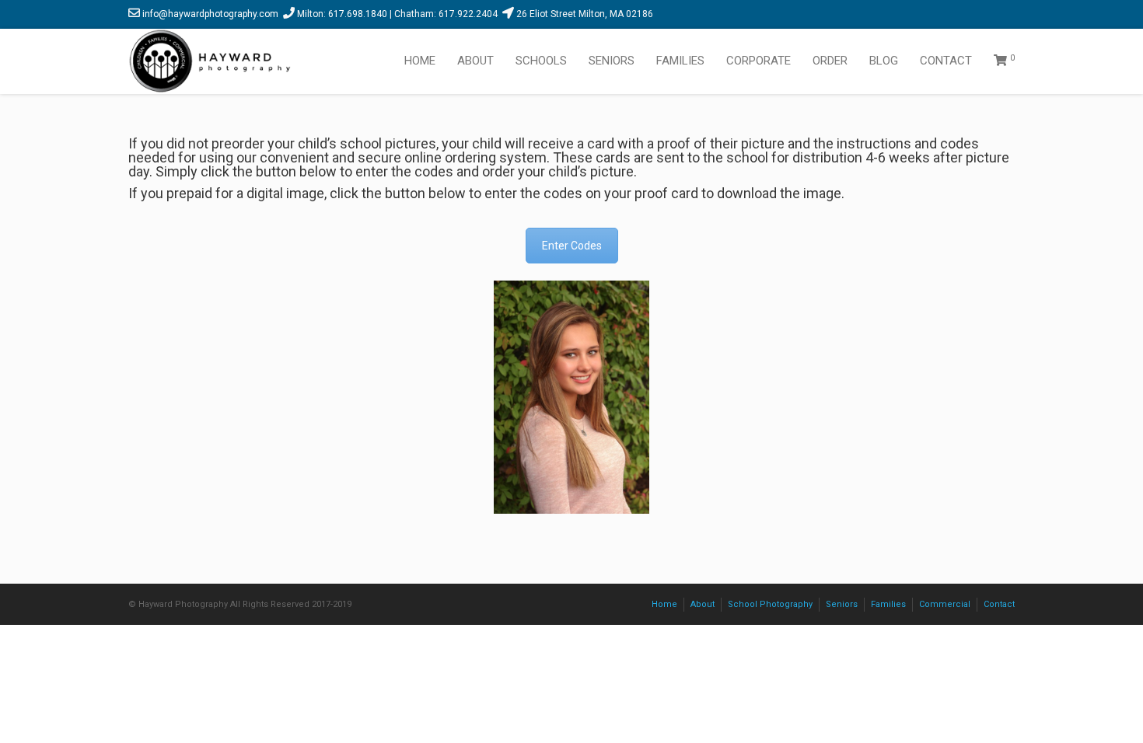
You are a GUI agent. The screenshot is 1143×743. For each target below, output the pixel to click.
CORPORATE (758, 61)
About (702, 604)
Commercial (944, 604)
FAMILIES (680, 61)
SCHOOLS (541, 61)
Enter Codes (572, 245)
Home (664, 604)
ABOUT (475, 61)
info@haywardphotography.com (210, 14)
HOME (419, 61)
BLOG (883, 61)
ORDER (830, 61)
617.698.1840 (357, 14)
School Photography (770, 604)
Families (888, 604)
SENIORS (611, 61)
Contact (999, 604)
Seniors (842, 604)
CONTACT (946, 61)
